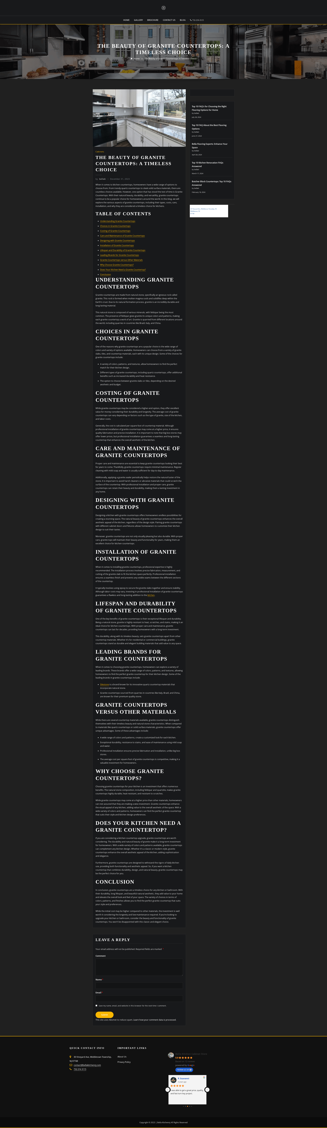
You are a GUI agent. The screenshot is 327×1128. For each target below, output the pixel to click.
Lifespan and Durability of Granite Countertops (122, 250)
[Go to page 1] (185, 1106)
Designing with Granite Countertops (117, 240)
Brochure (152, 20)
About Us (122, 1056)
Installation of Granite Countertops (117, 245)
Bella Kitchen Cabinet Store (191, 1053)
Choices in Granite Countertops (115, 226)
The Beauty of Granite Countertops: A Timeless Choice (170, 58)
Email (99, 992)
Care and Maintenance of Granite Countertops (122, 235)
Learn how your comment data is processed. (154, 1019)
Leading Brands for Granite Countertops (119, 255)
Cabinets (100, 151)
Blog (183, 20)
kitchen (151, 595)
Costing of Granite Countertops (115, 230)
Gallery (138, 20)
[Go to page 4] (191, 1106)
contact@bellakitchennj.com (87, 1065)
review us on (183, 1069)
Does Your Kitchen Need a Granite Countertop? (123, 269)
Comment (101, 955)
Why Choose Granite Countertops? (117, 264)
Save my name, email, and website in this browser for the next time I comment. (132, 1005)
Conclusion (105, 274)
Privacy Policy (124, 1062)
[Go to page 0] (183, 1106)
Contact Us (169, 20)
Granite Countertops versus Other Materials (121, 260)
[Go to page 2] (187, 1106)
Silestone (104, 684)
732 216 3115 (80, 1069)
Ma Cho (182, 1078)
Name (99, 979)
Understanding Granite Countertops (117, 221)
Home (126, 20)
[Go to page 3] (189, 1106)
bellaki (101, 179)
